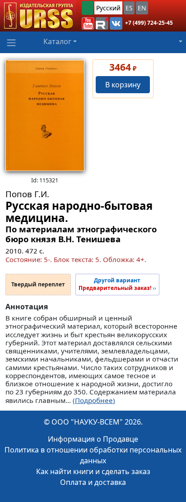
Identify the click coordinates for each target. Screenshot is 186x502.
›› (117, 284)
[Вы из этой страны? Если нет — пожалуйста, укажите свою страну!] (87, 8)
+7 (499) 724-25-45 (149, 23)
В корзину (122, 85)
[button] (88, 23)
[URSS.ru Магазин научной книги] (38, 16)
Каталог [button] (57, 41)
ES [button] (129, 8)
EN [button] (142, 8)
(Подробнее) (94, 400)
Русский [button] (108, 8)
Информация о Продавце (93, 439)
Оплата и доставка (93, 482)
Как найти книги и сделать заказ (93, 471)
